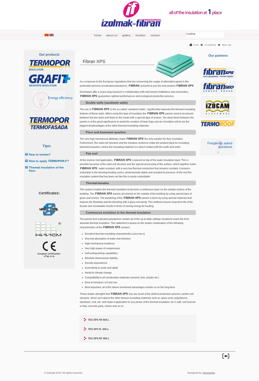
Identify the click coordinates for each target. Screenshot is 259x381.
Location (140, 35)
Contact (155, 35)
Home (97, 35)
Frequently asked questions (219, 145)
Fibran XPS (226, 45)
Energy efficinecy (60, 98)
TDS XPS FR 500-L (98, 319)
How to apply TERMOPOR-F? (49, 161)
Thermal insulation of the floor (46, 169)
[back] (225, 356)
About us (111, 35)
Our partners (210, 45)
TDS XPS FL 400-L (98, 329)
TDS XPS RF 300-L (98, 338)
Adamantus (209, 372)
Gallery (126, 35)
